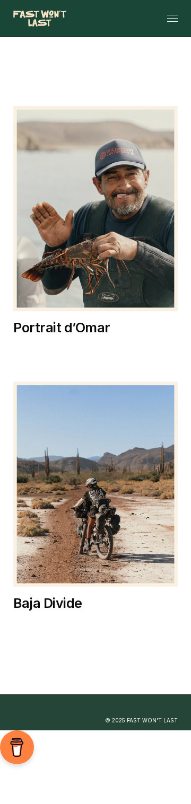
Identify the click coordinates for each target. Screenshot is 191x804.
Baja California (51, 348)
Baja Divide (121, 348)
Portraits (90, 360)
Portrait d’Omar (61, 327)
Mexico (36, 360)
